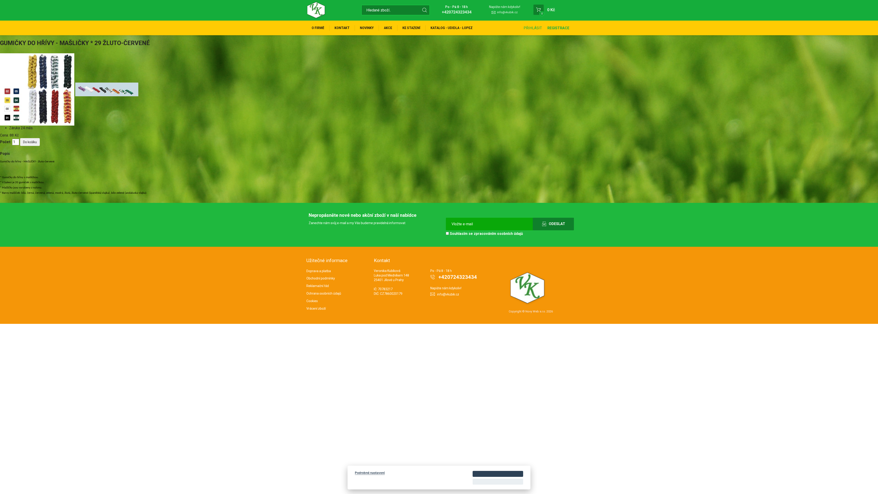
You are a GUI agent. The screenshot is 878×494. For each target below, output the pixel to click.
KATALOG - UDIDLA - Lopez (452, 28)
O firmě (318, 28)
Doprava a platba (318, 271)
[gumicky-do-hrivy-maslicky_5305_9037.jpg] (106, 89)
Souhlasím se (486, 233)
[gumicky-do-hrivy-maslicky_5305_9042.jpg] (37, 89)
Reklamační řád (317, 286)
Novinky (367, 28)
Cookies (312, 301)
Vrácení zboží (316, 308)
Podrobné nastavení (370, 473)
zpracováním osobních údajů (498, 233)
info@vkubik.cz (507, 12)
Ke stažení (411, 28)
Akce (388, 28)
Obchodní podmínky (320, 278)
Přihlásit (533, 28)
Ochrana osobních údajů (323, 293)
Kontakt (342, 28)
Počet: (5, 142)
